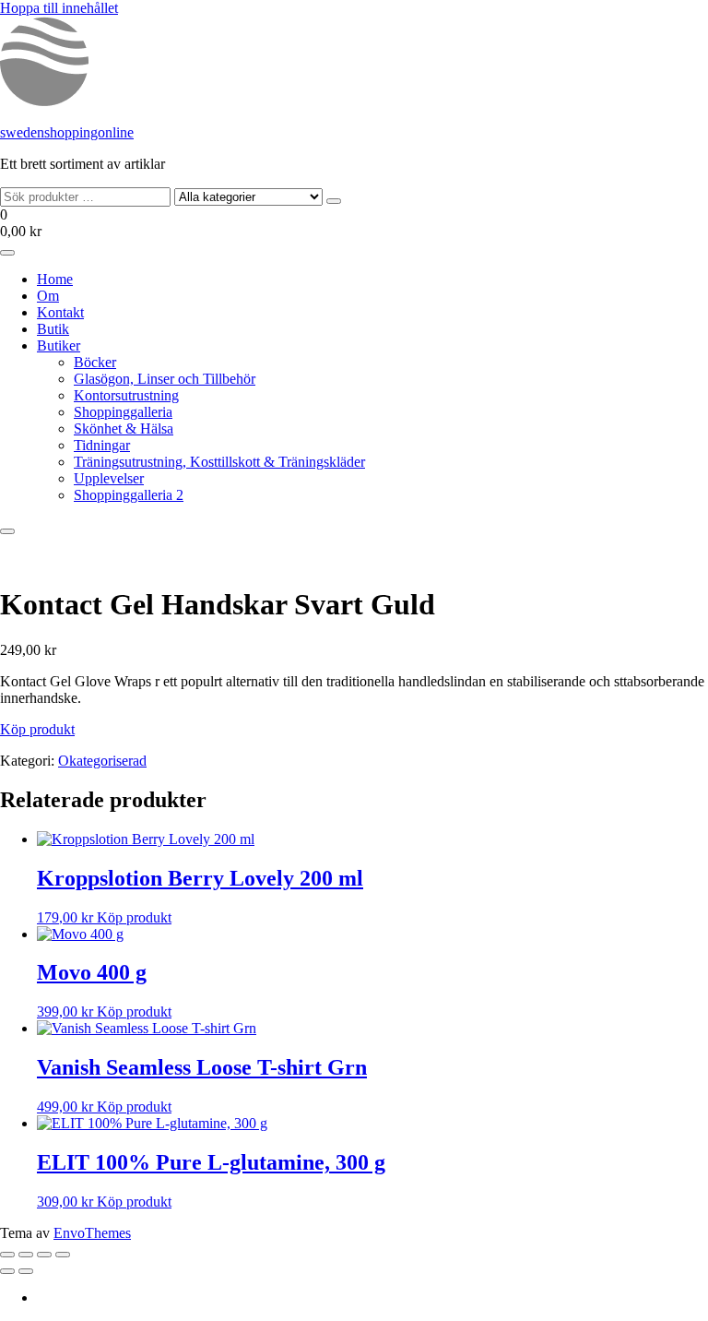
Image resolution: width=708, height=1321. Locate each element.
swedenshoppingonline (67, 132)
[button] (354, 223)
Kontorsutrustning (126, 395)
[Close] (7, 531)
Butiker (58, 345)
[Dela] (44, 1254)
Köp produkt (37, 729)
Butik (53, 329)
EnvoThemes (92, 1233)
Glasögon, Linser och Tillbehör (164, 379)
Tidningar (102, 445)
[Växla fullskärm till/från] (25, 1254)
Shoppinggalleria (123, 412)
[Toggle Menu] (7, 253)
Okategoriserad (102, 760)
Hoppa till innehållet (59, 8)
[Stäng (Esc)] (62, 1254)
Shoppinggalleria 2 (128, 495)
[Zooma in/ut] (7, 1254)
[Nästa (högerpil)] (25, 1271)
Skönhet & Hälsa (123, 428)
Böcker (95, 362)
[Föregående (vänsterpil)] (7, 1271)
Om (48, 295)
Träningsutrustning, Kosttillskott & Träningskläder (219, 462)
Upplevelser (109, 478)
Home (55, 279)
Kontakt (60, 312)
